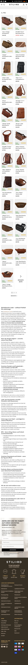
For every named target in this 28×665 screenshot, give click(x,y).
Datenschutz (17, 628)
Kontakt (3, 635)
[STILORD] (14, 4)
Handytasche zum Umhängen (5, 611)
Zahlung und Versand (6, 625)
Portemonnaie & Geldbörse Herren (21, 598)
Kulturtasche (4, 588)
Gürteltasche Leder (7, 311)
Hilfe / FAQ (3, 631)
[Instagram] (3, 1)
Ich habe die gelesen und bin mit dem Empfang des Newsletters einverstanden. (13, 553)
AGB (15, 630)
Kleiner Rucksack (18, 614)
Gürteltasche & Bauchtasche (4, 598)
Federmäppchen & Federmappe (19, 592)
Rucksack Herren (18, 585)
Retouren (3, 633)
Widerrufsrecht (4, 627)
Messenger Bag (4, 594)
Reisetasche (17, 594)
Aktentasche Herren (5, 607)
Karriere (16, 622)
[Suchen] (4, 4)
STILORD (5, 662)
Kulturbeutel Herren (5, 614)
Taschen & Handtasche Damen (6, 604)
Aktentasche (17, 601)
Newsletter (3, 622)
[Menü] (1, 4)
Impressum (16, 633)
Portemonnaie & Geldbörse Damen (7, 592)
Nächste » (14, 295)
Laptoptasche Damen (19, 588)
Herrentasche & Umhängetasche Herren (6, 585)
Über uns (16, 620)
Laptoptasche (18, 603)
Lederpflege (4, 620)
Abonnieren (13, 550)
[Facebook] (1, 1)
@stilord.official (4, 644)
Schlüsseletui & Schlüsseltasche (18, 611)
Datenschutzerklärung (13, 552)
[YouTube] (5, 1)
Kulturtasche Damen (6, 601)
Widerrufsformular (5, 629)
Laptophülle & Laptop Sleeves (19, 608)
